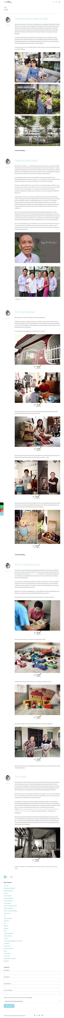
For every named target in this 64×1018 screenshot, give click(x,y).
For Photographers (8, 908)
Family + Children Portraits (10, 905)
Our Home (20, 776)
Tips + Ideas (7, 956)
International (7, 913)
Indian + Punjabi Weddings (10, 910)
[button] (59, 2)
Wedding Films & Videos (10, 958)
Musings (6, 925)
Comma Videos (7, 903)
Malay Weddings (8, 918)
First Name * (7, 970)
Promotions (7, 943)
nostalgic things (34, 574)
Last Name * (7, 977)
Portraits (6, 938)
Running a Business (8, 948)
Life (5, 915)
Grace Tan (8, 25)
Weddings (6, 961)
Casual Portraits (8, 895)
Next (11, 877)
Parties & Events (8, 936)
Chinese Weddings (8, 898)
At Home (6, 885)
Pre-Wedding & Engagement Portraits (13, 941)
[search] (53, 2)
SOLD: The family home (27, 564)
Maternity (6, 920)
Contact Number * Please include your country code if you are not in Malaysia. (18, 994)
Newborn (6, 928)
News (5, 931)
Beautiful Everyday (8, 890)
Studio (5, 951)
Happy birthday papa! (26, 160)
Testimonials (7, 953)
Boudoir (6, 893)
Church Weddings (8, 900)
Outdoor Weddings (8, 933)
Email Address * (7, 983)
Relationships (7, 946)
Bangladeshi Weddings (9, 888)
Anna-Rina (23, 299)
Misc (5, 923)
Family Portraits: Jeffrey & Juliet (31, 18)
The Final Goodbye (25, 311)
